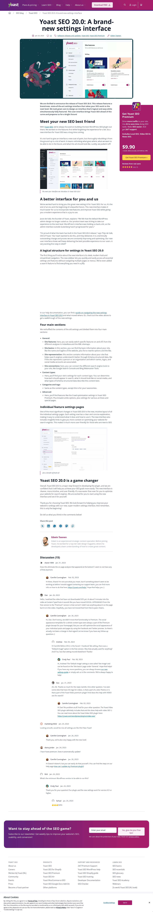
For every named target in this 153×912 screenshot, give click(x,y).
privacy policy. (134, 837)
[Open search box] (125, 5)
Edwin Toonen (115, 36)
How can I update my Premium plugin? (69, 766)
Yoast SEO (33, 13)
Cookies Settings (109, 903)
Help (68, 5)
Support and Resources (89, 862)
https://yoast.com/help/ (77, 587)
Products (47, 862)
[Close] (149, 902)
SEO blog (20, 13)
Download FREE (100, 5)
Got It (125, 903)
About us (79, 5)
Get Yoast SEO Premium (136, 157)
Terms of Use (32, 901)
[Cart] (141, 5)
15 (51, 36)
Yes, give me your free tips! (131, 831)
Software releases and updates (69, 36)
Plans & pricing (29, 5)
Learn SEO (46, 5)
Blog (58, 5)
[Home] (9, 13)
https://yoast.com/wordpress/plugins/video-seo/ (76, 716)
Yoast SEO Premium (97, 36)
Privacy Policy (61, 907)
